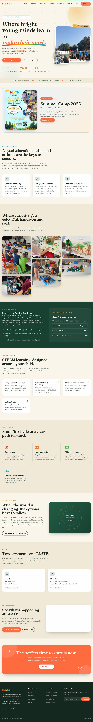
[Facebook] (4, 708)
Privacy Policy (87, 718)
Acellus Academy (51, 696)
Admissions (42, 4)
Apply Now (85, 4)
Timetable (60, 4)
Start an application (10, 60)
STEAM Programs (51, 692)
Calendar (51, 4)
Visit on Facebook (10, 588)
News (76, 4)
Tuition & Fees (50, 702)
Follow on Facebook (12, 629)
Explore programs (30, 60)
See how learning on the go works (15, 533)
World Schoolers (51, 699)
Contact (69, 4)
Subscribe (86, 699)
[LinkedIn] (13, 708)
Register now (46, 120)
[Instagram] (8, 708)
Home (25, 4)
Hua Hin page (28, 629)
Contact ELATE (45, 667)
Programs (33, 4)
